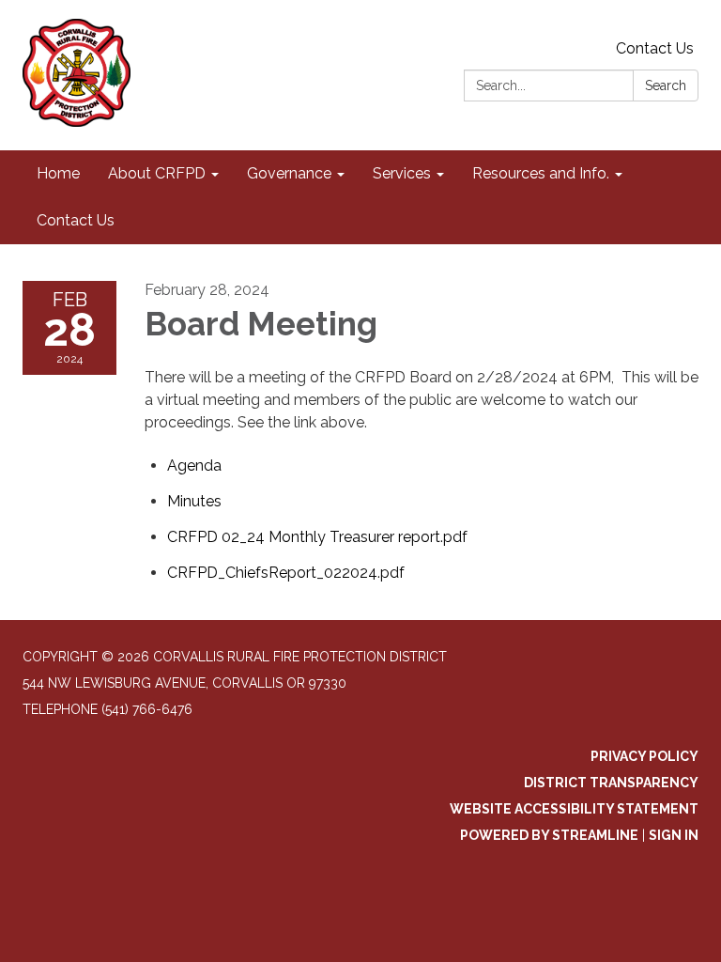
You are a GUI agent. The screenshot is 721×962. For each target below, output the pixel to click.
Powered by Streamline (549, 835)
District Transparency (611, 782)
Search (665, 85)
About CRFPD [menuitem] (157, 173)
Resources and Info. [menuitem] (540, 173)
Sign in (673, 835)
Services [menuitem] (402, 173)
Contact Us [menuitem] (76, 220)
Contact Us (655, 48)
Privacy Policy (644, 756)
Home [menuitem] (58, 173)
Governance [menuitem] (289, 173)
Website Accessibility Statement (574, 808)
